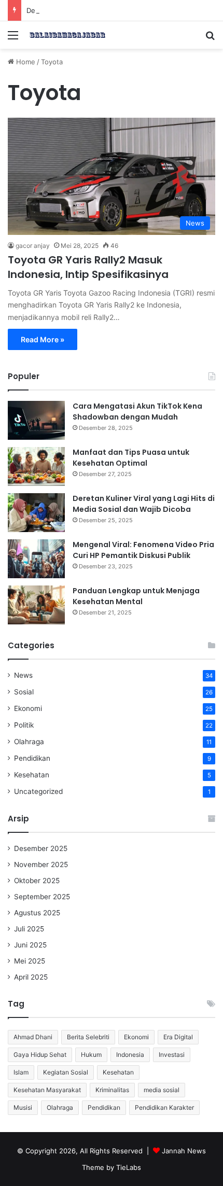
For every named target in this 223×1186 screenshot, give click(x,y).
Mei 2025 (29, 961)
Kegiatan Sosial (65, 1072)
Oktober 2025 (37, 880)
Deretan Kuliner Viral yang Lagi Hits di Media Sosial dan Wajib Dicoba (144, 503)
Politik (24, 725)
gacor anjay (33, 245)
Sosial (24, 692)
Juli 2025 (29, 929)
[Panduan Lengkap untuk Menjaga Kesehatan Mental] (36, 604)
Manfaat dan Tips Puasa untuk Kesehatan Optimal (131, 457)
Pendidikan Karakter (164, 1107)
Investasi (172, 1054)
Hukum (91, 1054)
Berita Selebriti (88, 1037)
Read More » (42, 339)
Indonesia (130, 1054)
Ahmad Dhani (32, 1037)
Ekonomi (28, 708)
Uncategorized (38, 791)
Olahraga (29, 741)
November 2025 (41, 864)
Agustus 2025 (37, 913)
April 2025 (31, 977)
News (23, 675)
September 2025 (42, 896)
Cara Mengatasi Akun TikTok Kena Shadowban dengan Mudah (137, 411)
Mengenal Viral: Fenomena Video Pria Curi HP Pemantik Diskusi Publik (143, 550)
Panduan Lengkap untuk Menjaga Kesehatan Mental (136, 596)
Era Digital (178, 1037)
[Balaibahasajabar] (67, 35)
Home (24, 62)
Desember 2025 (40, 848)
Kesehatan (31, 775)
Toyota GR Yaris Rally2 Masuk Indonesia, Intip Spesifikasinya (88, 267)
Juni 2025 (30, 945)
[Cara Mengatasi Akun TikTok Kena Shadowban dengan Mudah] (36, 420)
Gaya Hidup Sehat (39, 1054)
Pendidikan (32, 758)
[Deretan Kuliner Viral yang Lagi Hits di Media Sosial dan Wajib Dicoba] (36, 512)
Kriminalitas (112, 1090)
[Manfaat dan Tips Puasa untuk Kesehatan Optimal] (36, 466)
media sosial (161, 1090)
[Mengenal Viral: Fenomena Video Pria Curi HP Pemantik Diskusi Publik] (36, 558)
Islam (21, 1072)
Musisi (22, 1107)
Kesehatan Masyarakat (47, 1090)
